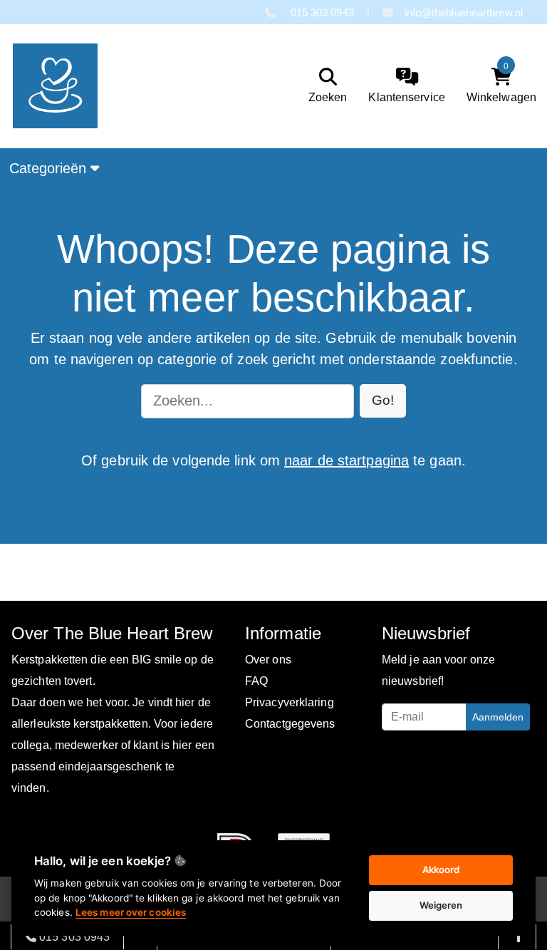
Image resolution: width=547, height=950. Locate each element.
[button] (383, 401)
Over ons (268, 660)
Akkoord (441, 869)
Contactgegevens (290, 724)
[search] (324, 86)
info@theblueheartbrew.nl (464, 12)
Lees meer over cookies (130, 912)
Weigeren (441, 905)
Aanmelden (497, 717)
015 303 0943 (320, 12)
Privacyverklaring (289, 702)
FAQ (256, 681)
